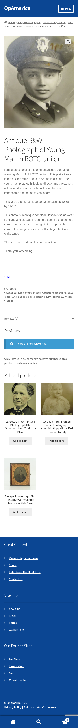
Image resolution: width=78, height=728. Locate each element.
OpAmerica (17, 8)
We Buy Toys (16, 629)
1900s (13, 296)
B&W (70, 22)
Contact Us (16, 579)
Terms (13, 622)
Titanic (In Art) (18, 680)
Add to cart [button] (20, 440)
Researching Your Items (23, 558)
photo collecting (37, 296)
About (13, 565)
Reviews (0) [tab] (11, 318)
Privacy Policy (12, 707)
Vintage (8, 300)
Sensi (12, 673)
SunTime (14, 659)
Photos (68, 296)
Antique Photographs (28, 22)
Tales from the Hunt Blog (25, 572)
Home (11, 22)
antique (22, 296)
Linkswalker (16, 666)
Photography (55, 296)
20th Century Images (54, 22)
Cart (60, 718)
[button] (68, 41)
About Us (14, 609)
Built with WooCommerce (40, 707)
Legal (12, 616)
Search (39, 722)
